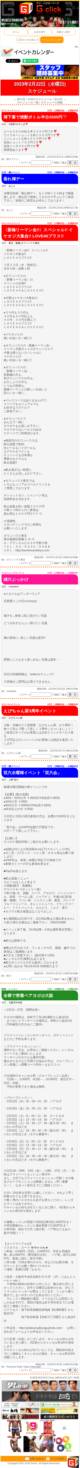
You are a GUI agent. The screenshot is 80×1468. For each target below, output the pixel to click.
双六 (9, 976)
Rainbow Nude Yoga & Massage (24, 1367)
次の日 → (60, 99)
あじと (10, 210)
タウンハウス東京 (16, 560)
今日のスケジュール (40, 99)
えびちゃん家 (14, 753)
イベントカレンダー (51, 39)
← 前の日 (19, 99)
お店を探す (40, 32)
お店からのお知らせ (27, 39)
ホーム (15, 32)
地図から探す (64, 32)
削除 (56, 162)
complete (11, 691)
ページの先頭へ (58, 1458)
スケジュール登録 (52, 102)
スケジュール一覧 (28, 102)
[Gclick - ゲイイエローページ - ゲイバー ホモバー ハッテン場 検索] (40, 8)
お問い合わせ (36, 1458)
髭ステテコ (12, 159)
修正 (64, 162)
